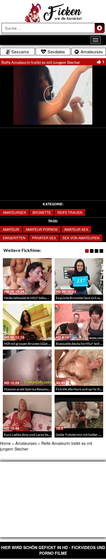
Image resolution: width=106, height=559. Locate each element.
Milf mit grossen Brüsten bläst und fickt (32, 344)
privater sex (44, 237)
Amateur (11, 229)
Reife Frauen (69, 212)
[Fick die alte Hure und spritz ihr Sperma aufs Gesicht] (79, 367)
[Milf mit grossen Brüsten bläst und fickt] (27, 322)
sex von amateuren (80, 237)
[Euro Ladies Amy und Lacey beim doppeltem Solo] (27, 413)
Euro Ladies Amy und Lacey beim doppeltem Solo (40, 434)
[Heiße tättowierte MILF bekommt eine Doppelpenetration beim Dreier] (27, 276)
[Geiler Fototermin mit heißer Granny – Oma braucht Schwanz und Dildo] (79, 413)
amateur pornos (42, 229)
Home (5, 443)
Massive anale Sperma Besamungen (30, 389)
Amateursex (14, 212)
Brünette (42, 212)
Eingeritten (14, 237)
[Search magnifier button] (99, 28)
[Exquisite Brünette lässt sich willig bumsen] (79, 276)
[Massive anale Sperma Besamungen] (27, 367)
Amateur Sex (76, 229)
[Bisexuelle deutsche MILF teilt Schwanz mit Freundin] (79, 322)
